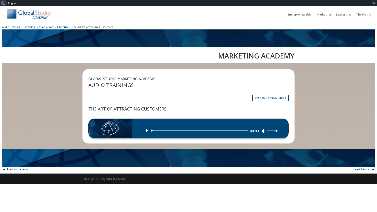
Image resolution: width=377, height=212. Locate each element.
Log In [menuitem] (12, 3)
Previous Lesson (17, 169)
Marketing (324, 14)
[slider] (270, 131)
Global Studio (115, 179)
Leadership (343, 14)
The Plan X (363, 14)
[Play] (147, 130)
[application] (210, 131)
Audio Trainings (12, 27)
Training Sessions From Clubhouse (47, 27)
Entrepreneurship (300, 14)
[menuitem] (3, 3)
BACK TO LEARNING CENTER (270, 98)
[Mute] (263, 131)
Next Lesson (362, 169)
